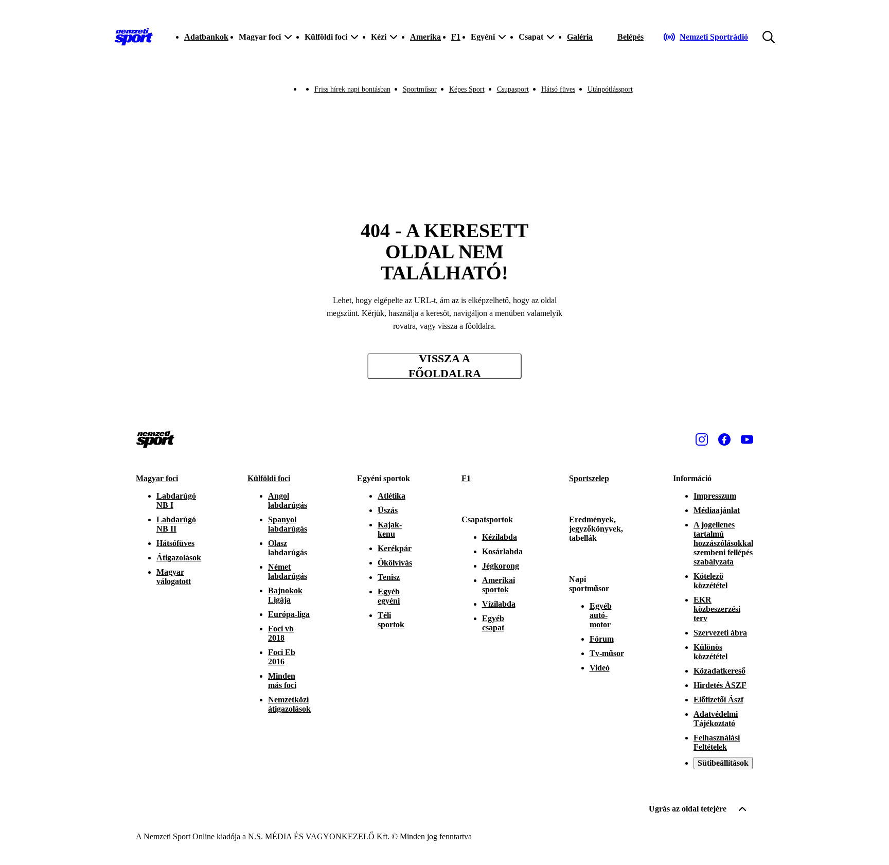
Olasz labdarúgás (287, 548)
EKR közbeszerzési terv (717, 609)
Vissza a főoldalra (444, 366)
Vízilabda (498, 603)
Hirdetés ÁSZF (720, 685)
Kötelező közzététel (710, 581)
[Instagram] (702, 439)
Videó (600, 667)
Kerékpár (395, 548)
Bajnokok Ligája (285, 595)
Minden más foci (282, 681)
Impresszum (715, 495)
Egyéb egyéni (389, 596)
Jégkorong (500, 565)
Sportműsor (420, 89)
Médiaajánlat (717, 510)
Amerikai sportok (498, 585)
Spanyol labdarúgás (287, 524)
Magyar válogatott (173, 577)
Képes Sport (467, 89)
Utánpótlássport (610, 89)
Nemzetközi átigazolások (289, 704)
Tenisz (389, 577)
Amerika (425, 36)
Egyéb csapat (493, 623)
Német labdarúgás (287, 571)
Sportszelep (589, 478)
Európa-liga (289, 614)
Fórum (602, 638)
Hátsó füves (558, 89)
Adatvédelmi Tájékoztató (716, 719)
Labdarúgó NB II (176, 524)
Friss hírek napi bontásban (352, 89)
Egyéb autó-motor (601, 615)
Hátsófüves (175, 543)
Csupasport (513, 89)
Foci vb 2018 (281, 633)
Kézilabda (499, 537)
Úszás (388, 510)
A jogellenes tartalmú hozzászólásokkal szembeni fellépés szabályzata (723, 543)
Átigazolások (178, 557)
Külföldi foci (268, 478)
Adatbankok (206, 36)
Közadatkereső (719, 670)
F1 (455, 36)
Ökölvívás (395, 562)
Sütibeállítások (723, 762)
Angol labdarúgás (287, 500)
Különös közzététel (710, 652)
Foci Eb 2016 (281, 657)
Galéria (580, 36)
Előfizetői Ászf (718, 699)
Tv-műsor (607, 653)
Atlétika (391, 495)
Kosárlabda (502, 551)
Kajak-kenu (390, 529)
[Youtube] (747, 439)
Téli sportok (391, 620)
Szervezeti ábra (720, 632)
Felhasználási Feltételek (717, 742)
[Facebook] (724, 439)
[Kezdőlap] (133, 37)
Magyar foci (157, 478)
